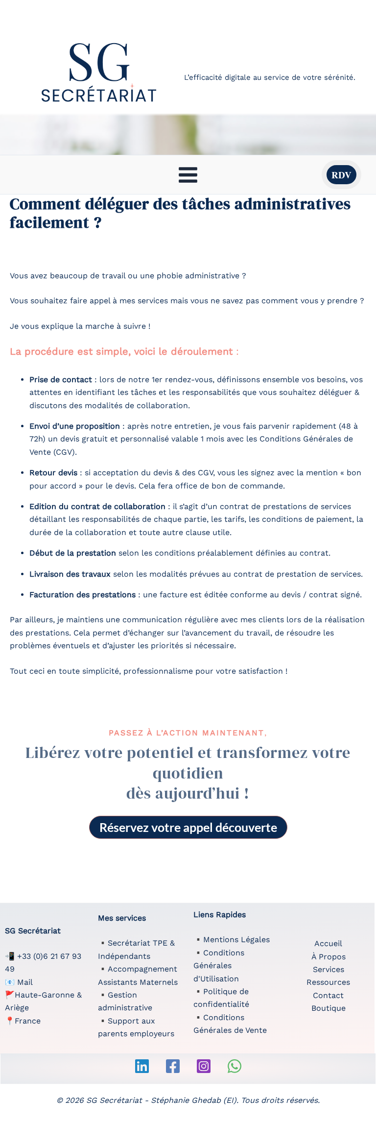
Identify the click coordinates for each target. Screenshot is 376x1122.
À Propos (328, 956)
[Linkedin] (142, 1066)
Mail (25, 982)
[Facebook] (173, 1066)
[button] (341, 174)
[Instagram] (204, 1066)
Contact (328, 995)
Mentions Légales (236, 939)
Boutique (328, 1008)
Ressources (328, 982)
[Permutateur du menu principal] (188, 174)
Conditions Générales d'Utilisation (218, 965)
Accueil (328, 943)
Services (328, 969)
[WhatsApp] (234, 1066)
